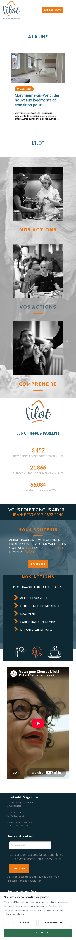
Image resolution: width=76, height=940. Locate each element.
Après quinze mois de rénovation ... (34, 116)
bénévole (30, 552)
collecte (57, 547)
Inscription (19, 869)
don (28, 547)
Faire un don (52, 9)
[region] (38, 90)
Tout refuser (20, 922)
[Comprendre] (38, 348)
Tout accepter (37, 932)
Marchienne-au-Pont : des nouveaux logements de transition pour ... (35, 100)
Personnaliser (55, 922)
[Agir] (38, 271)
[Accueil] (38, 194)
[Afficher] (36, 68)
